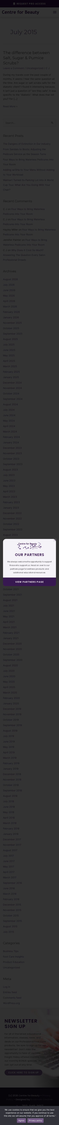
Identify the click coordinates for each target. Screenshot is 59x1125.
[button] (55, 540)
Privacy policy (35, 1120)
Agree (21, 1120)
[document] (29, 562)
